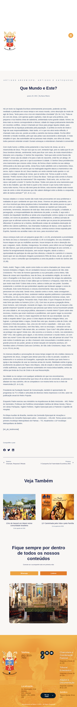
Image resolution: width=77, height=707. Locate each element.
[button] (4, 450)
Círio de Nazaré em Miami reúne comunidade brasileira (19, 524)
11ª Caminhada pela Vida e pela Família (58, 523)
